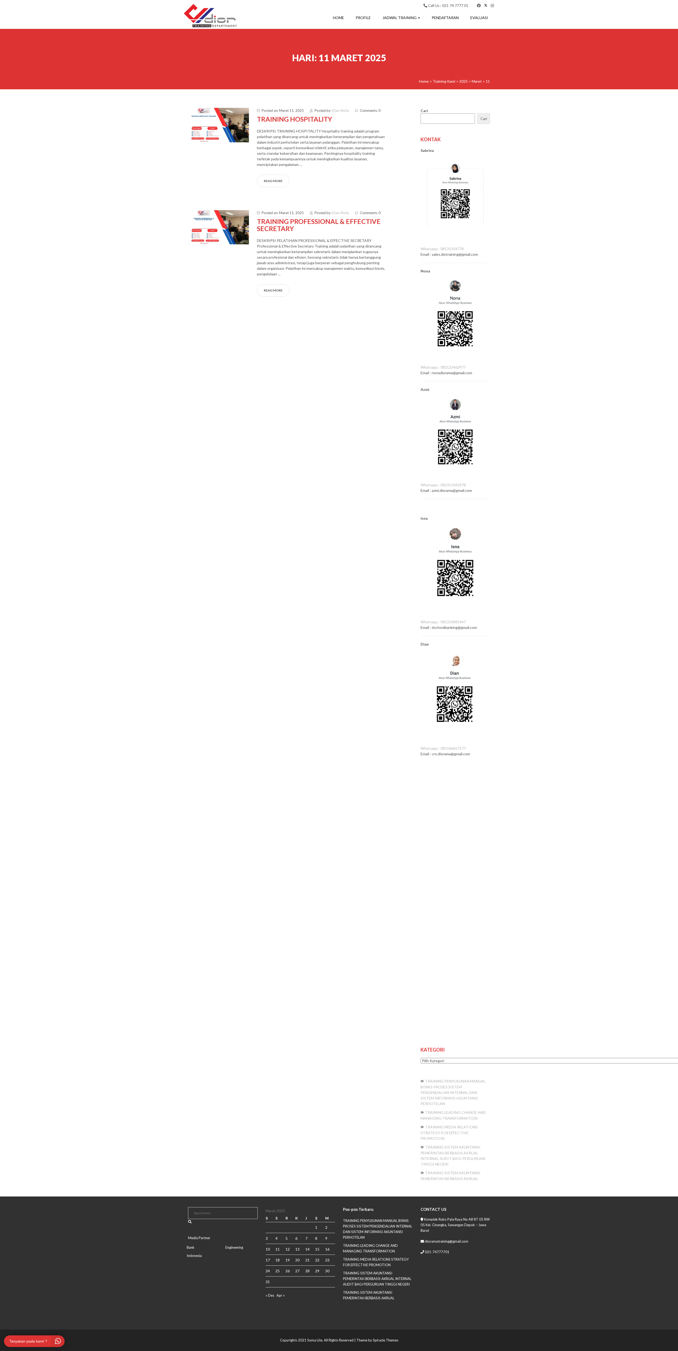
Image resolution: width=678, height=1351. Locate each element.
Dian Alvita (340, 110)
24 (268, 1271)
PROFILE (363, 17)
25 (277, 1271)
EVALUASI (479, 17)
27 (297, 1271)
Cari (424, 110)
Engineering (234, 1247)
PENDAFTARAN (445, 17)
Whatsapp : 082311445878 (443, 485)
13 (297, 1249)
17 (268, 1260)
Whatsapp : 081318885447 (443, 622)
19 (288, 1260)
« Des (270, 1295)
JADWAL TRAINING (399, 17)
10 (268, 1249)
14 (307, 1249)
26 (288, 1271)
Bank (190, 1247)
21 (307, 1260)
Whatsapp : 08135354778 (442, 248)
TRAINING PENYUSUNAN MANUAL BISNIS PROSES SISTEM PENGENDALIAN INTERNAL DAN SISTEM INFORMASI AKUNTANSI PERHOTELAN (453, 1092)
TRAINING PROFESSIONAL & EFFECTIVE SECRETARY (319, 225)
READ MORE (273, 181)
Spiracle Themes (385, 1340)
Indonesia (194, 1255)
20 (297, 1260)
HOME (338, 17)
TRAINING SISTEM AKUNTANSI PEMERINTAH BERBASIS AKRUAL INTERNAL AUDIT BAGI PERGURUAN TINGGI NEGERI (377, 1278)
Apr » (280, 1295)
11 (277, 1249)
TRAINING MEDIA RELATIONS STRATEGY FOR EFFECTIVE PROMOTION (449, 1133)
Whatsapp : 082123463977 (443, 367)
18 (277, 1260)
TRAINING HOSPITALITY (294, 119)
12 (288, 1249)
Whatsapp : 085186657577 (443, 748)
